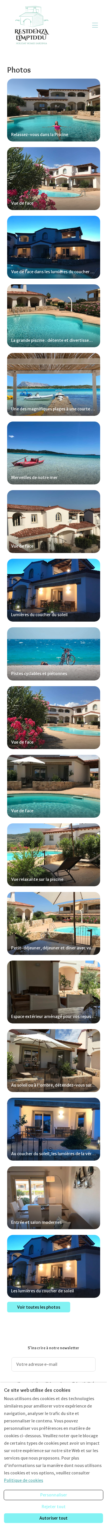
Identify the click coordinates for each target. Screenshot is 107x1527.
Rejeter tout (54, 1506)
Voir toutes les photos (38, 1307)
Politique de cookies (23, 1480)
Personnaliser (53, 1495)
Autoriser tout (53, 1518)
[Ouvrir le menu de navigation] (95, 25)
